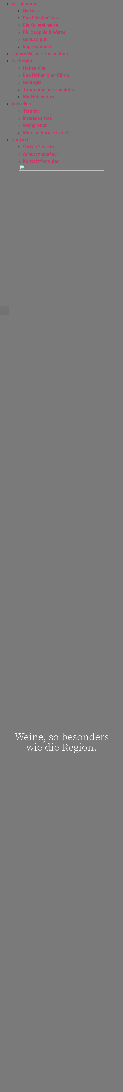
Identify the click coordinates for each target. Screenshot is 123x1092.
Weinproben (35, 125)
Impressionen (37, 46)
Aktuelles (21, 104)
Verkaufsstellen (39, 147)
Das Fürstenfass (40, 18)
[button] (4, 310)
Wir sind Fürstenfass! (45, 132)
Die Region (22, 61)
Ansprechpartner (40, 154)
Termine (31, 111)
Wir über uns (24, 3)
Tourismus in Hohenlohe (48, 89)
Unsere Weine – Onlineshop (39, 53)
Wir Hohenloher (39, 96)
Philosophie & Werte (44, 32)
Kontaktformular (41, 161)
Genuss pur (35, 39)
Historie (31, 10)
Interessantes (37, 118)
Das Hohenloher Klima (46, 75)
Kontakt (20, 139)
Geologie (32, 82)
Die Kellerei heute (40, 25)
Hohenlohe (34, 68)
